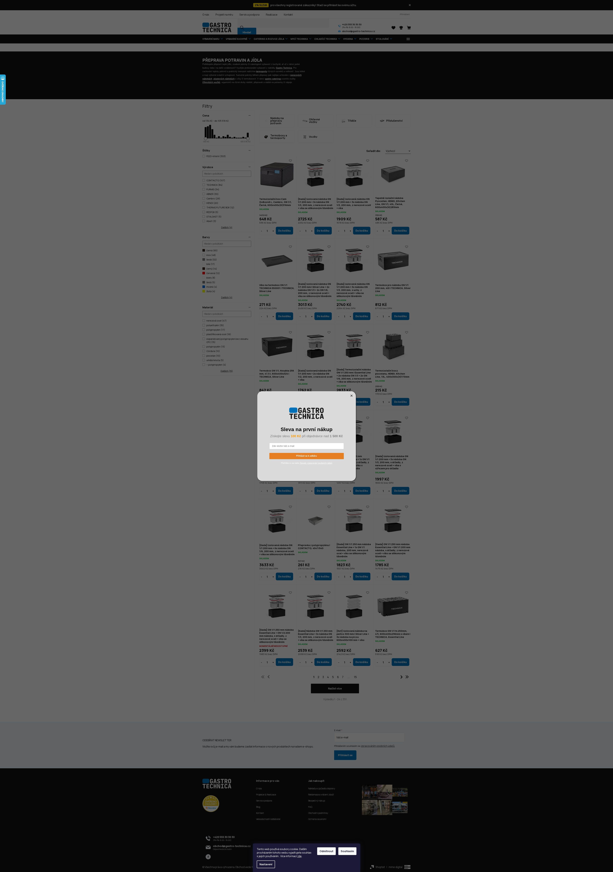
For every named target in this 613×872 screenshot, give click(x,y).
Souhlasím (347, 851)
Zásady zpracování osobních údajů (316, 463)
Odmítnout (326, 851)
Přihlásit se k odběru (306, 456)
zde (299, 856)
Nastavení (265, 864)
